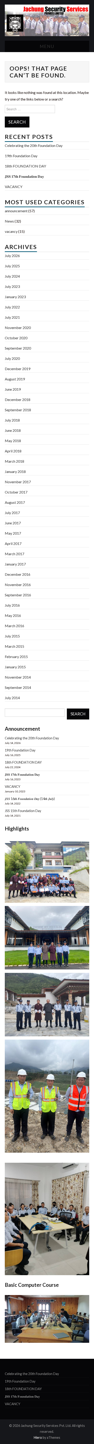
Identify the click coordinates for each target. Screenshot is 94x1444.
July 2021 (12, 317)
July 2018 (12, 420)
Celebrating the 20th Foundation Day (34, 145)
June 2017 (13, 523)
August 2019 (15, 379)
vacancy (11, 231)
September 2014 (18, 687)
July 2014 (12, 697)
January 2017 (15, 564)
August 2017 (15, 502)
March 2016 (14, 626)
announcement (16, 211)
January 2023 (15, 297)
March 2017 (14, 554)
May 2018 (13, 440)
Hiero (38, 1437)
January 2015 (15, 667)
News (9, 221)
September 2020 (18, 348)
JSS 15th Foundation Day (23, 811)
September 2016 (18, 595)
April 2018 (13, 451)
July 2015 (12, 636)
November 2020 (18, 327)
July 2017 (12, 512)
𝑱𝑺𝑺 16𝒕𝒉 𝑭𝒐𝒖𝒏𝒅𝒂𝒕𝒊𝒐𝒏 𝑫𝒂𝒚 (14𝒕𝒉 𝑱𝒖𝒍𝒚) (30, 799)
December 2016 (17, 574)
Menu (47, 46)
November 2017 (18, 482)
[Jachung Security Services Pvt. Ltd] (47, 20)
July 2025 (12, 266)
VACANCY (13, 186)
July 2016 (12, 605)
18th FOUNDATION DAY (25, 166)
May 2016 (13, 615)
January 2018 (15, 471)
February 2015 (16, 656)
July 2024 (12, 276)
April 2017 (13, 543)
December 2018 (17, 399)
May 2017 (13, 533)
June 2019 (13, 389)
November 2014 (18, 677)
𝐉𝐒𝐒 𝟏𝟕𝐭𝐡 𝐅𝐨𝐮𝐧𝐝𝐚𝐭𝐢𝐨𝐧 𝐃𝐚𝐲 (24, 176)
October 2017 (16, 492)
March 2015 (14, 646)
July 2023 (12, 286)
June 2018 (13, 430)
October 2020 (16, 338)
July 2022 (12, 307)
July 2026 (12, 255)
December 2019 (17, 368)
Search (78, 713)
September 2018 (18, 410)
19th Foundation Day (21, 156)
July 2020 (12, 358)
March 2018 (14, 461)
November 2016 (18, 584)
